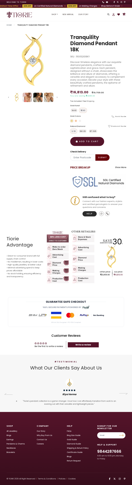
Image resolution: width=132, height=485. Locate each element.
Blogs (69, 456)
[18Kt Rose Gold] (75, 120)
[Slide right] (57, 97)
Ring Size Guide (73, 435)
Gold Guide (72, 439)
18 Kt (83, 110)
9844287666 (109, 451)
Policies (62, 478)
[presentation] (9, 394)
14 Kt (74, 110)
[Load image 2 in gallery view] (27, 97)
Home (9, 25)
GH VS (83, 131)
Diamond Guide (74, 444)
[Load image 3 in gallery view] (38, 97)
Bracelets (11, 452)
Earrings (10, 439)
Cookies (72, 478)
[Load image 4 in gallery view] (48, 97)
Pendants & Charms (16, 444)
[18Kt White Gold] (80, 120)
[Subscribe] (121, 435)
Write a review (83, 344)
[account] (113, 14)
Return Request (74, 460)
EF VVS (93, 131)
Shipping (90, 101)
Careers (40, 444)
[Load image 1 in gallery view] (16, 97)
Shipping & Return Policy (78, 448)
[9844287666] (101, 213)
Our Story (83, 14)
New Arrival (68, 14)
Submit (102, 157)
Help (90, 213)
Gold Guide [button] (120, 116)
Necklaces (11, 448)
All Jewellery (12, 431)
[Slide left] (8, 97)
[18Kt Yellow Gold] (71, 120)
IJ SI (74, 131)
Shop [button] (54, 14)
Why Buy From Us (44, 435)
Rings (9, 435)
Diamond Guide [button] (118, 126)
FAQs (69, 431)
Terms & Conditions (47, 478)
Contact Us (42, 439)
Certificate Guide (74, 452)
